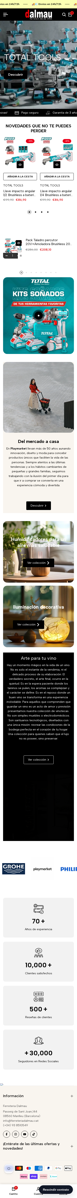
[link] (38, 552)
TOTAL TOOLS (13, 185)
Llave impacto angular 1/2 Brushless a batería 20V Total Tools (19, 193)
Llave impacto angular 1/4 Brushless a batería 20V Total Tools (56, 193)
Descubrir (15, 74)
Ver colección (36, 563)
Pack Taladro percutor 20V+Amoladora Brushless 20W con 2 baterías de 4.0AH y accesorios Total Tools (49, 242)
